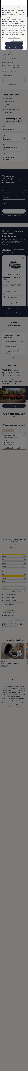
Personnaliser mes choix (14, 44)
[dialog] (14, 535)
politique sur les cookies (14, 37)
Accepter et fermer (14, 48)
